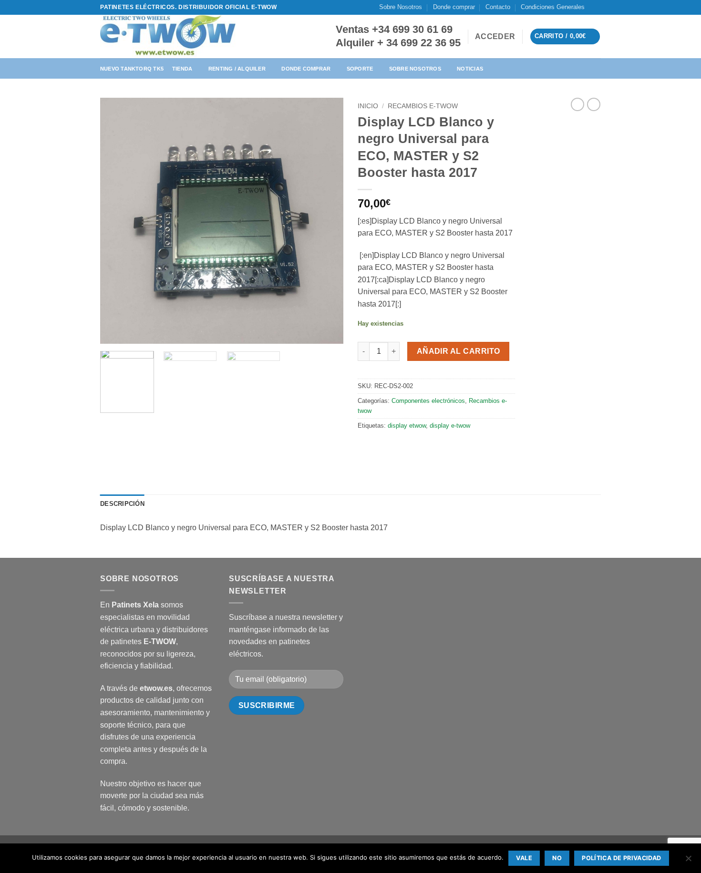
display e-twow (450, 425)
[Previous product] (593, 104)
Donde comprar (454, 6)
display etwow (407, 425)
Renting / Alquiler (237, 69)
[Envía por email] (401, 447)
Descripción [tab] (122, 503)
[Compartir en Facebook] (366, 447)
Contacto (497, 6)
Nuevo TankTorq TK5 (132, 69)
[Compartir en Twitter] (384, 447)
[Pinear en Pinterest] (418, 447)
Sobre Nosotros (400, 6)
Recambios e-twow (423, 106)
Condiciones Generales (553, 6)
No (557, 858)
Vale (524, 858)
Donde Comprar (305, 69)
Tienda (182, 69)
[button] (495, 37)
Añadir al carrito (458, 351)
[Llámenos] (605, 12)
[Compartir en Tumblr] (435, 447)
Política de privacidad (621, 858)
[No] (688, 861)
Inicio (368, 106)
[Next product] (577, 104)
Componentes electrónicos (428, 400)
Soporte (360, 69)
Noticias (470, 69)
